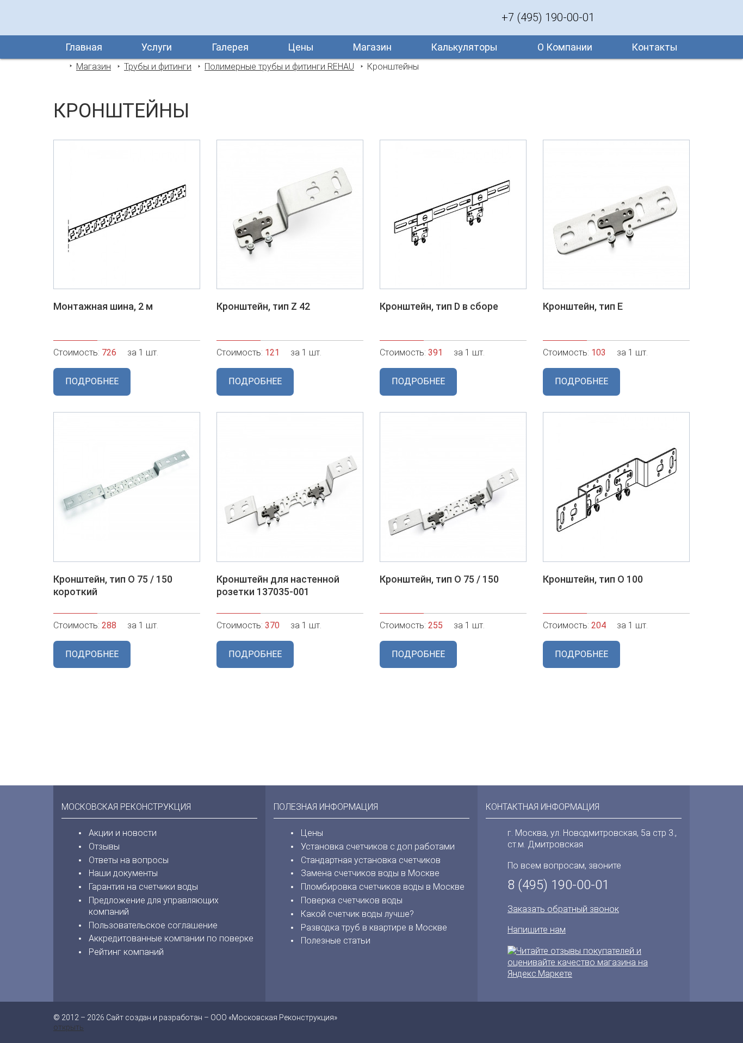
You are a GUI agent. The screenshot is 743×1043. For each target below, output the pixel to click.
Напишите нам (536, 930)
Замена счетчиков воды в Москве (370, 873)
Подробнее (92, 381)
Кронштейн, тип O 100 (593, 579)
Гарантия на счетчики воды (143, 887)
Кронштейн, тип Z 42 (263, 306)
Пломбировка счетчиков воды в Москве (383, 887)
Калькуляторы (464, 47)
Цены (301, 47)
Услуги (156, 47)
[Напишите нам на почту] (679, 17)
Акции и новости (123, 833)
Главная (83, 47)
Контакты (654, 47)
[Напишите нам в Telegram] (657, 17)
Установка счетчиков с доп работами (378, 846)
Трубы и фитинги (157, 66)
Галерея (230, 47)
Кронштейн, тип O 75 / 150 (439, 579)
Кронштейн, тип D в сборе (439, 306)
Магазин (372, 47)
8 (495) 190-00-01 (558, 884)
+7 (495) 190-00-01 (548, 17)
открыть (68, 1027)
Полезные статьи (335, 940)
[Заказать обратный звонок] (613, 17)
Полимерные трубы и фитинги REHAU (279, 66)
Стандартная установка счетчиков (371, 860)
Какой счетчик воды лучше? (357, 914)
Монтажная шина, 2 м (103, 306)
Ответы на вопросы (129, 860)
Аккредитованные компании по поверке (171, 938)
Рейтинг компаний (126, 952)
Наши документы (123, 873)
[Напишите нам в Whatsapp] (635, 17)
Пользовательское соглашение (153, 925)
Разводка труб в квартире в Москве (374, 927)
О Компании (564, 47)
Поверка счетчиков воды (352, 900)
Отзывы (104, 846)
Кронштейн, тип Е (583, 306)
